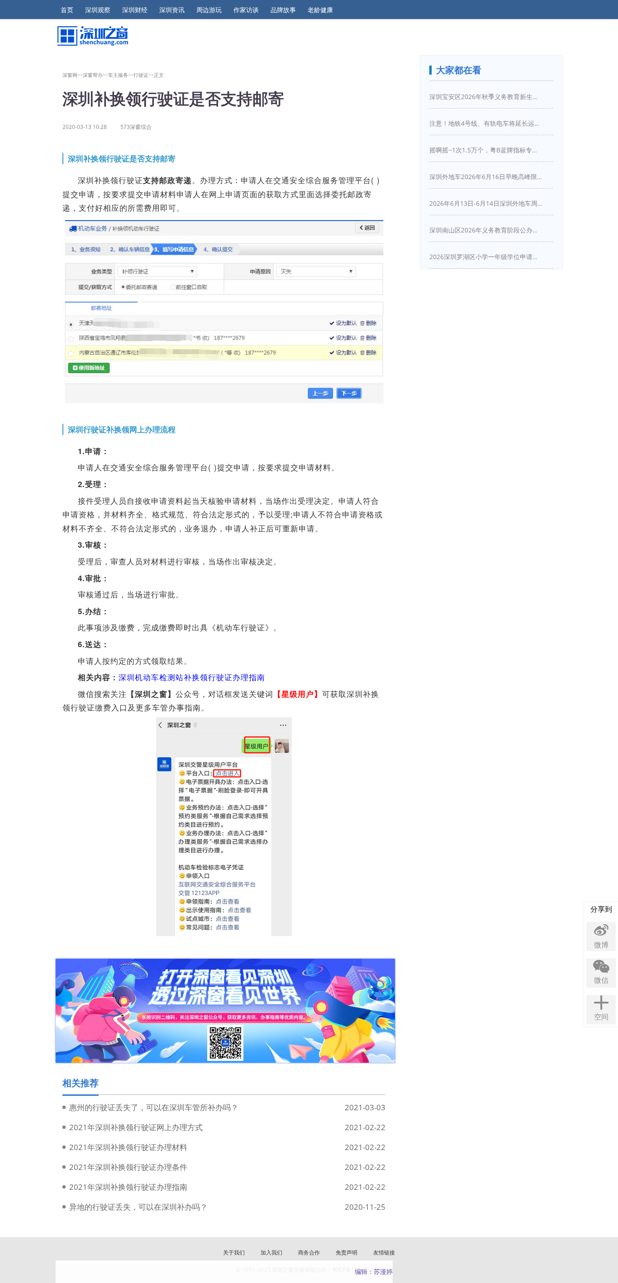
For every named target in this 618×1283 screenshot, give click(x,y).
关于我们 (234, 1252)
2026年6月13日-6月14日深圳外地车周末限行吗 (485, 203)
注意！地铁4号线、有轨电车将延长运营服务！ (485, 123)
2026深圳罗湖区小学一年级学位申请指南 (485, 256)
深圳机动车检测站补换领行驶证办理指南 (192, 676)
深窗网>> (72, 74)
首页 (67, 10)
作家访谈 (246, 10)
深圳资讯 (172, 10)
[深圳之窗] (92, 36)
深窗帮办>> (95, 74)
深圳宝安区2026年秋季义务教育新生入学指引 (485, 96)
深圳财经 (134, 10)
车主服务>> (120, 74)
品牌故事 (283, 10)
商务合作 (309, 1252)
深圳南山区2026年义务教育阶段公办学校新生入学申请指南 (485, 230)
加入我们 (271, 1252)
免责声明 (346, 1252)
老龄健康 (320, 10)
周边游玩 (209, 10)
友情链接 (384, 1252)
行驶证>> (143, 74)
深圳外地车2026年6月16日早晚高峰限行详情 (485, 176)
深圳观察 (97, 10)
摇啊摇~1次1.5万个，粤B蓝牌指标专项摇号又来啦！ (485, 150)
